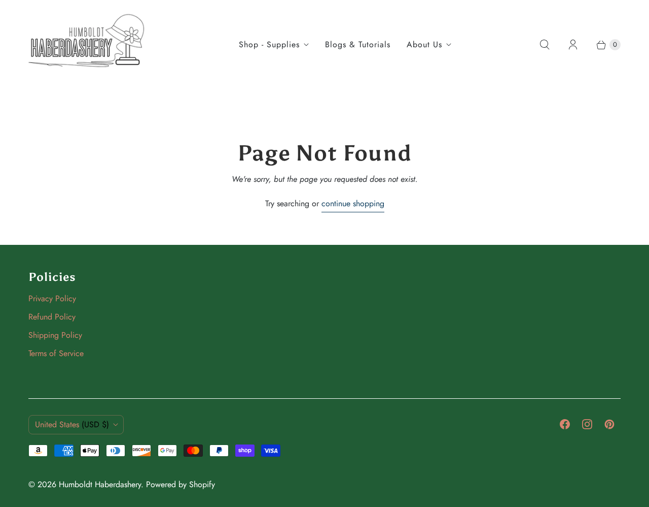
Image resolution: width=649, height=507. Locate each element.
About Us (424, 44)
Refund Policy (52, 317)
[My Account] (573, 45)
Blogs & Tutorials (357, 44)
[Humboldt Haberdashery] (86, 44)
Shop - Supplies (269, 44)
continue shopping (352, 203)
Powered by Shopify (180, 484)
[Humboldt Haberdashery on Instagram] (587, 424)
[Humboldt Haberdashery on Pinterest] (609, 424)
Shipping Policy (55, 335)
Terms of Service (56, 353)
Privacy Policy (52, 298)
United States (72, 424)
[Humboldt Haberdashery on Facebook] (565, 424)
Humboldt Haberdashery (100, 484)
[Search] (544, 45)
